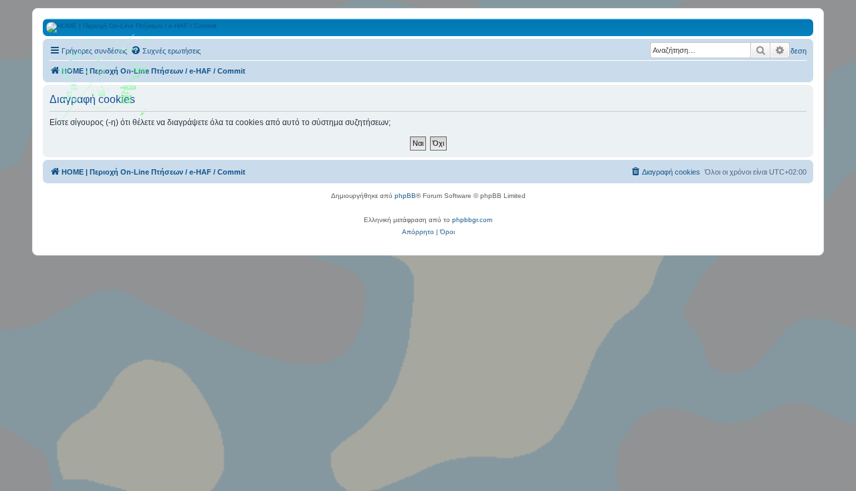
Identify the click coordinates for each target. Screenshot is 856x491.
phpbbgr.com (472, 219)
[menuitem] (165, 51)
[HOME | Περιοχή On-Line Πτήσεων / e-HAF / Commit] (103, 83)
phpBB (405, 195)
